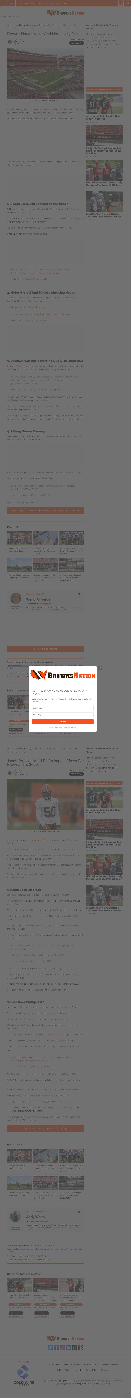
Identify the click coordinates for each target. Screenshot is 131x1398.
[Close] (100, 668)
